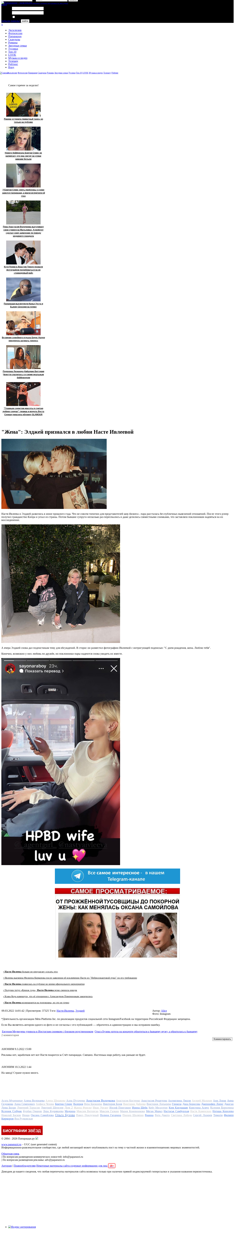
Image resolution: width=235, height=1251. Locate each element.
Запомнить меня (24, 17)
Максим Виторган (88, 1111)
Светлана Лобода (181, 1115)
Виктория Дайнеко (134, 1104)
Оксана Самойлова (42, 1115)
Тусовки (13, 48)
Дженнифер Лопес (212, 1104)
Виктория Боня (112, 1104)
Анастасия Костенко (128, 1100)
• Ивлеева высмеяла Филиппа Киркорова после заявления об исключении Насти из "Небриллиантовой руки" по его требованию (70, 978)
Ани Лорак (219, 1100)
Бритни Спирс (63, 1104)
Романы (13, 42)
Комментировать (222, 1039)
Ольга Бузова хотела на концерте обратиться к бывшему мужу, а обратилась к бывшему (146, 1031)
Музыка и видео (17, 58)
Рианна (149, 1115)
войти (25, 21)
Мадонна (70, 1111)
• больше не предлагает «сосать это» (30, 971)
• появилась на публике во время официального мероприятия (43, 984)
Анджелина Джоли (179, 1100)
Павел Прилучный (87, 1115)
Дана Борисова (191, 1104)
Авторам (6, 1165)
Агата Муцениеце (12, 1100)
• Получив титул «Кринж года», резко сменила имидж (40, 990)
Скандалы (14, 39)
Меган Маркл (154, 1111)
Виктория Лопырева (159, 1104)
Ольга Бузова (65, 1115)
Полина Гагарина (110, 1115)
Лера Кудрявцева (53, 1111)
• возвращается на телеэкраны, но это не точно (36, 1002)
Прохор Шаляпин (133, 1115)
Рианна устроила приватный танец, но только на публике (23, 120)
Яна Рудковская (23, 1118)
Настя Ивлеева (65, 1010)
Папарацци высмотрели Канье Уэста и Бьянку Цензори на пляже (23, 305)
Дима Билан (8, 1107)
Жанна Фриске (83, 1107)
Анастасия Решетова (154, 1100)
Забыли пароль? (10, 20)
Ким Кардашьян (178, 1107)
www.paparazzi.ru (11, 1144)
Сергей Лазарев (202, 1115)
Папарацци (15, 36)
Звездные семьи (17, 45)
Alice (164, 1010)
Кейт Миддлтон (158, 1107)
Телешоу (13, 61)
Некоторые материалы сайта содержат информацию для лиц (75, 1165)
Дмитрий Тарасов (28, 1107)
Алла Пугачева (75, 1100)
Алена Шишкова (55, 1100)
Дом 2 (69, 1107)
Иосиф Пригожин (120, 1107)
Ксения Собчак (11, 1111)
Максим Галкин (109, 1111)
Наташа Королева (223, 1111)
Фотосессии (15, 33)
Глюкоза (176, 1104)
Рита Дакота (162, 1115)
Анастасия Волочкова (100, 1100)
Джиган (229, 1104)
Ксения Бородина (222, 1107)
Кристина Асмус (199, 1107)
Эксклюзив (15, 30)
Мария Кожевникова (132, 1111)
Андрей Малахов (202, 1100)
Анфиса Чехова (45, 1104)
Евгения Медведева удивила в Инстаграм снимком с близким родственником (47, 1031)
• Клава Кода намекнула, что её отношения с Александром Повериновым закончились (48, 996)
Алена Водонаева (34, 1100)
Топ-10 (12, 51)
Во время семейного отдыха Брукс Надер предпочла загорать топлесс (23, 339)
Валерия (78, 1104)
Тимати (218, 1115)
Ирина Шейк (140, 1107)
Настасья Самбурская (176, 1111)
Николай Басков (11, 1115)
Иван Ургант (100, 1107)
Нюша (26, 1115)
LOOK (12, 54)
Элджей (80, 1010)
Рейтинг (13, 64)
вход (4, 4)
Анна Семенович (24, 1104)
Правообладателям (25, 1165)
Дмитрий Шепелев (52, 1107)
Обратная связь (10, 1153)
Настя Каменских (200, 1111)
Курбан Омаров (32, 1111)
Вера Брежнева (93, 1104)
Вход (11, 67)
